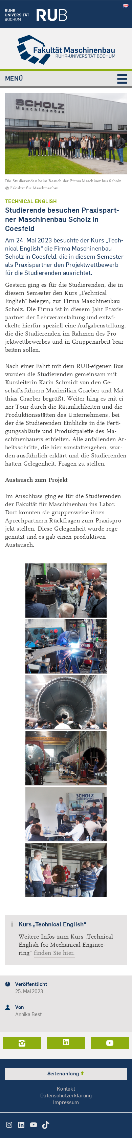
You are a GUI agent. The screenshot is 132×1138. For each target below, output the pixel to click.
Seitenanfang (63, 1073)
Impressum (66, 1102)
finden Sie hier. (54, 953)
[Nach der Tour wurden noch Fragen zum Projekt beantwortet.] (66, 814)
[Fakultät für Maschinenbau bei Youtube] (110, 1043)
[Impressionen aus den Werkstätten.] (66, 646)
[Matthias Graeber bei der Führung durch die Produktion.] (66, 590)
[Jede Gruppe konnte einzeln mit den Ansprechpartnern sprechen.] (66, 870)
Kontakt (66, 1089)
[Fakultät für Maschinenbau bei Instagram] (22, 1043)
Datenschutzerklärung (66, 1095)
